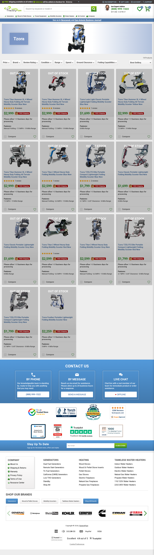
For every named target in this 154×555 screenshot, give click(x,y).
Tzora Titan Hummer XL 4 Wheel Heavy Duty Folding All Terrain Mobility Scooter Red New (56, 101)
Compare (12, 136)
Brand (15, 62)
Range (57, 62)
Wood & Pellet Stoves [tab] (30, 501)
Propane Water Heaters (124, 478)
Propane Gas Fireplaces (89, 485)
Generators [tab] (12, 501)
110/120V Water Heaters (125, 481)
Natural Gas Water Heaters (126, 474)
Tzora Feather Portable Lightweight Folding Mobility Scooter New (57, 318)
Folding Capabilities (106, 62)
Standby (46, 481)
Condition (45, 62)
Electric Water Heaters (124, 471)
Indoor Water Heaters (124, 464)
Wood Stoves (84, 464)
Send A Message (77, 394)
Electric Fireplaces (87, 478)
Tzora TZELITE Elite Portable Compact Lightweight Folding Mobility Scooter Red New (130, 247)
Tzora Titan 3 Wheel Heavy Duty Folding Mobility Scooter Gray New (95, 246)
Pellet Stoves (84, 471)
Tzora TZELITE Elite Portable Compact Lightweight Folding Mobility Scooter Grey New (16, 319)
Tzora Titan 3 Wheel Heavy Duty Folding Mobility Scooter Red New (56, 246)
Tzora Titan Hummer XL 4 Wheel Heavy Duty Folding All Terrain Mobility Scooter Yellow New (132, 101)
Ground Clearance (84, 62)
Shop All (46, 485)
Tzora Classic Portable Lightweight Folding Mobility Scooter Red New (133, 173)
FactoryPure (83, 526)
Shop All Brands (90, 501)
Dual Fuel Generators (52, 464)
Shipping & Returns (18, 468)
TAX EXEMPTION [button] (110, 2)
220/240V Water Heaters (125, 485)
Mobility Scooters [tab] (50, 501)
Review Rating (29, 62)
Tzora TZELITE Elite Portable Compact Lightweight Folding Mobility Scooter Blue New (92, 174)
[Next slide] (145, 513)
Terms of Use (16, 479)
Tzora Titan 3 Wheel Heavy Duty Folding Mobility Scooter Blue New (56, 173)
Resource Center (17, 483)
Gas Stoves (84, 474)
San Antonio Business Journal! (88, 20)
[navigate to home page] (13, 9)
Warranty (14, 471)
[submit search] (93, 9)
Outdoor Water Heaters (124, 467)
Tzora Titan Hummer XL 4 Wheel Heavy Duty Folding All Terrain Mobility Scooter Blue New (18, 101)
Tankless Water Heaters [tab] (70, 501)
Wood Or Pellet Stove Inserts (91, 467)
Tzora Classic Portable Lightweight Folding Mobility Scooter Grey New (19, 246)
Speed (68, 62)
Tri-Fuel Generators (51, 471)
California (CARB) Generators (55, 474)
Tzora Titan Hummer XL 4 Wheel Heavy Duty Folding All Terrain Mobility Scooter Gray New (18, 174)
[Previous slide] (9, 513)
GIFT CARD (125, 2)
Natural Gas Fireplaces (88, 481)
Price (5, 62)
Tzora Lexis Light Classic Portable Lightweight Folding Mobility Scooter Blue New (95, 101)
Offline (121, 394)
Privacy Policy (16, 475)
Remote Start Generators (53, 467)
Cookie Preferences (77, 544)
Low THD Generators (52, 478)
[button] (9, 108)
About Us (14, 464)
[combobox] (57, 9)
